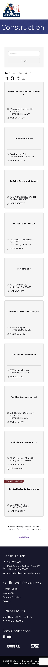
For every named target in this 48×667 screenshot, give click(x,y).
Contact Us (35, 529)
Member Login (10, 589)
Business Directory (15, 527)
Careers (6, 601)
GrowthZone (34, 663)
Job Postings (23, 529)
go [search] (25, 60)
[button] (6, 73)
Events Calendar (32, 527)
